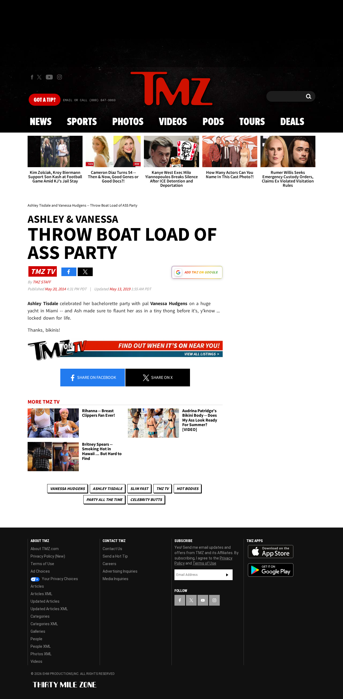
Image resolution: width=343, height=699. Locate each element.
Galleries (38, 631)
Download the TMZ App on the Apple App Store (270, 551)
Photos (127, 122)
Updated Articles (45, 601)
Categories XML (44, 624)
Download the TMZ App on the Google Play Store (270, 570)
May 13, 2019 (120, 288)
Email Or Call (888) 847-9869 (89, 100)
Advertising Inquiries (120, 571)
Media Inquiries (115, 579)
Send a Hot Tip (115, 556)
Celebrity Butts (146, 499)
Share (96, 377)
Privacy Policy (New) (48, 556)
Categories (40, 616)
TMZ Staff (42, 281)
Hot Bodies (187, 488)
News (40, 122)
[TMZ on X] (40, 77)
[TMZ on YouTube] (202, 600)
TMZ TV (162, 488)
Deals (292, 122)
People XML (41, 646)
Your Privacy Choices (59, 579)
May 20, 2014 (55, 288)
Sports (82, 122)
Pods (213, 122)
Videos (173, 122)
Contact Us (112, 549)
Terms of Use (42, 564)
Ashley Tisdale (107, 488)
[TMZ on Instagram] (59, 77)
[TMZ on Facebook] (32, 77)
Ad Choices (40, 571)
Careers (109, 564)
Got (44, 100)
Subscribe (227, 574)
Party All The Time (104, 499)
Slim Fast (139, 488)
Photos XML (41, 654)
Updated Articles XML (49, 609)
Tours (252, 122)
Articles (37, 586)
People (36, 639)
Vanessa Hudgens (67, 488)
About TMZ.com (45, 549)
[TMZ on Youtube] (49, 77)
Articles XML (41, 594)
